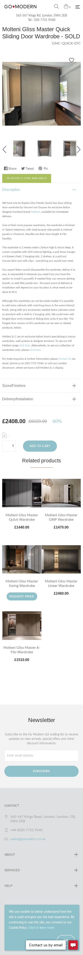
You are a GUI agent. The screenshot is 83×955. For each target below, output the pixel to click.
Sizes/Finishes (13, 386)
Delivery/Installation (17, 399)
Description (11, 190)
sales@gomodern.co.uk (28, 839)
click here (24, 345)
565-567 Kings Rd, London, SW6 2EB (41, 15)
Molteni (35, 211)
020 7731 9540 (44, 20)
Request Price (22, 596)
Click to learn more (41, 927)
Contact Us (64, 358)
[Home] (20, 11)
